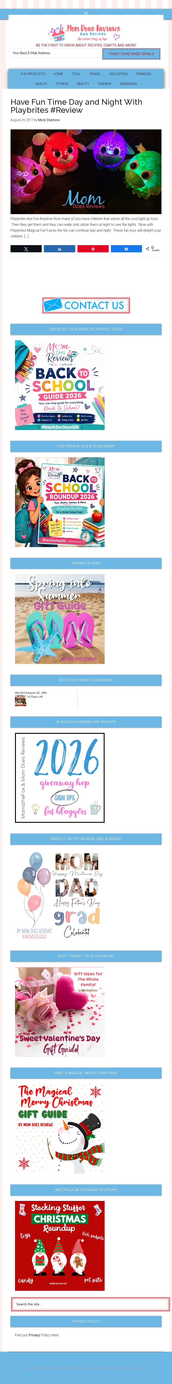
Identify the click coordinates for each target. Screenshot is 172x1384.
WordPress (129, 1368)
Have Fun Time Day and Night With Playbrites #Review (76, 106)
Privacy (34, 1335)
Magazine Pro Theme (68, 1368)
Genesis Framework (104, 1368)
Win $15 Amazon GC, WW (31, 692)
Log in (143, 1368)
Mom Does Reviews (86, 31)
